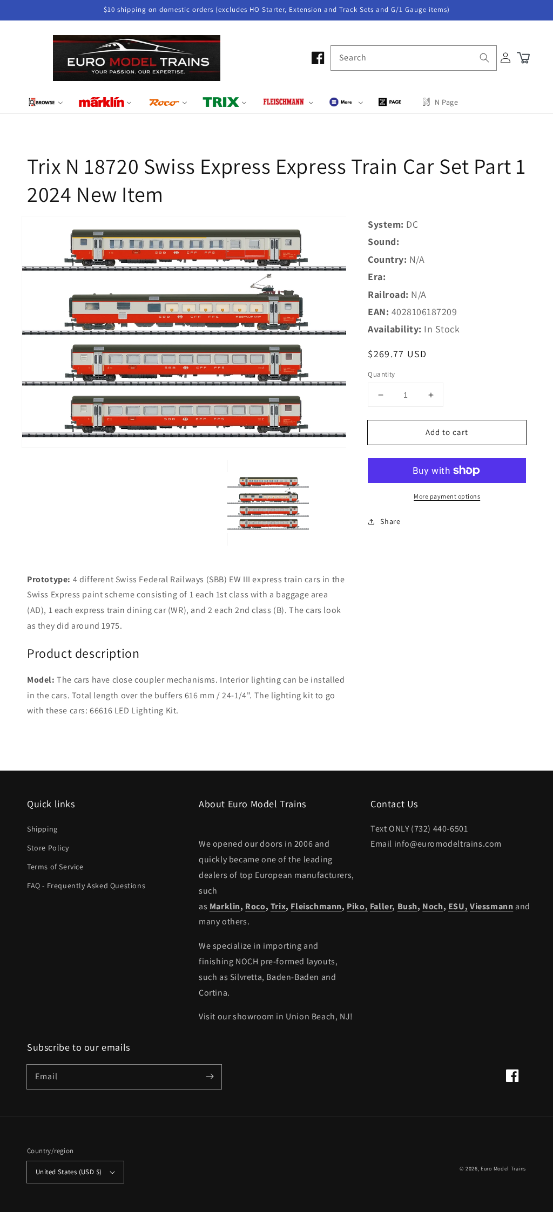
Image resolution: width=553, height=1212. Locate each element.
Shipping (42, 829)
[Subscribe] (209, 1076)
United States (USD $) (69, 1171)
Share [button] (390, 521)
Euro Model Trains (503, 1168)
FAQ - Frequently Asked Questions (86, 885)
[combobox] (413, 58)
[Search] (484, 58)
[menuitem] (46, 102)
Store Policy (48, 848)
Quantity (381, 374)
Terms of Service (55, 866)
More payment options (447, 496)
